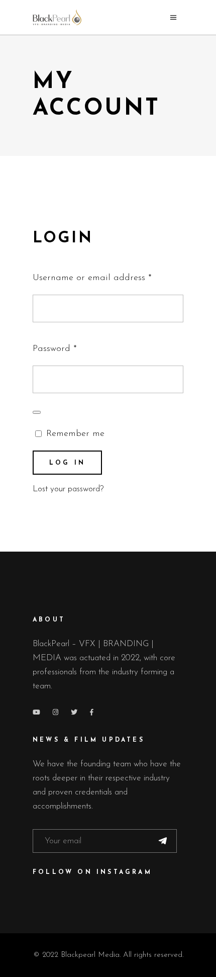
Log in (67, 463)
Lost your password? (68, 489)
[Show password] (37, 412)
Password (73, 346)
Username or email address (108, 276)
